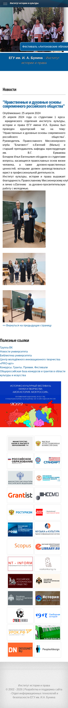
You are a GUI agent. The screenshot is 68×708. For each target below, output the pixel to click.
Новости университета (14, 351)
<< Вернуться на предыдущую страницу (27, 325)
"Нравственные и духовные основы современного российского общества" (34, 104)
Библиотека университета (16, 355)
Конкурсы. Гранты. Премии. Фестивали (24, 367)
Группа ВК (6, 347)
